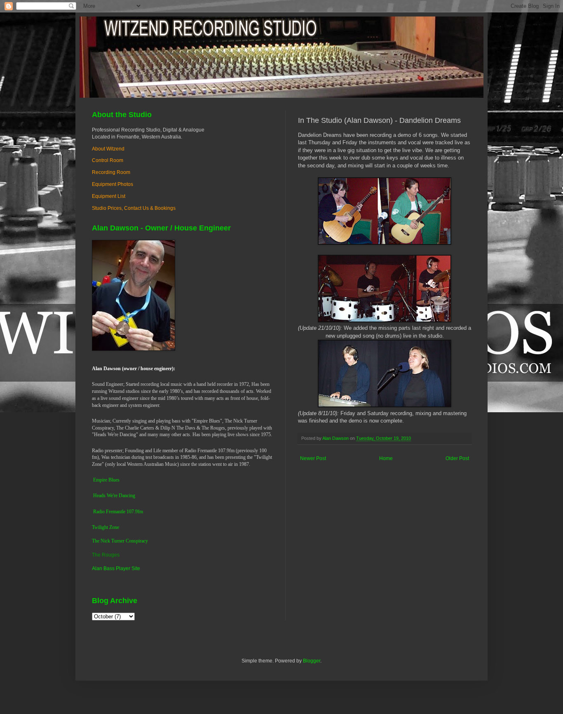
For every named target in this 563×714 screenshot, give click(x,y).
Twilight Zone (105, 527)
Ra (96, 511)
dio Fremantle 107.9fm (121, 511)
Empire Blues (106, 480)
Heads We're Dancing (114, 495)
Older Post (457, 458)
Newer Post (313, 458)
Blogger (311, 661)
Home (386, 458)
